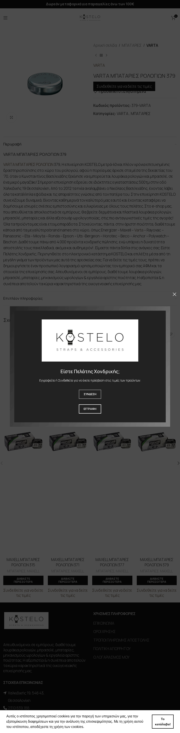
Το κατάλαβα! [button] (163, 721)
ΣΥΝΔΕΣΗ (90, 394)
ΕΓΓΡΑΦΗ (90, 409)
